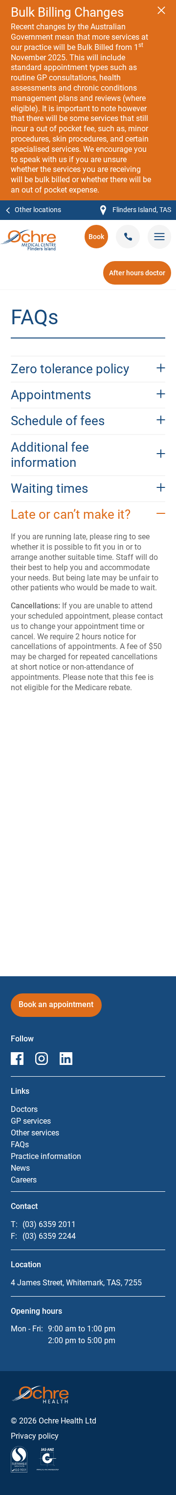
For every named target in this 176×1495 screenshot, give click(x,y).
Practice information (46, 1156)
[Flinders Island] (28, 234)
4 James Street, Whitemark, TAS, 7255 (76, 1282)
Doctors (24, 1109)
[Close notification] (161, 10)
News (20, 1168)
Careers (24, 1179)
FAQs (20, 1144)
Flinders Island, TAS (135, 210)
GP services (31, 1121)
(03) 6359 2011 (49, 1224)
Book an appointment (60, 1008)
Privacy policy (35, 1436)
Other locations (38, 210)
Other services (35, 1132)
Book (98, 240)
